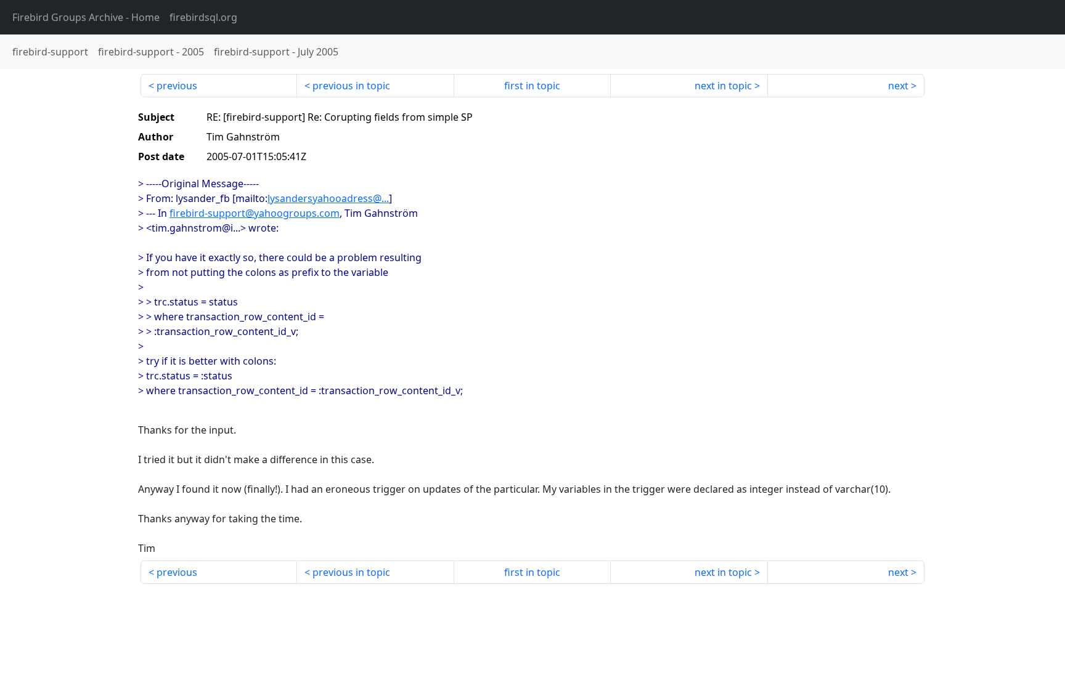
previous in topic (351, 85)
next (898, 85)
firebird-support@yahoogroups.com (254, 213)
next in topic (723, 85)
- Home (86, 17)
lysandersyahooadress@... (328, 198)
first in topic (532, 85)
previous (177, 85)
